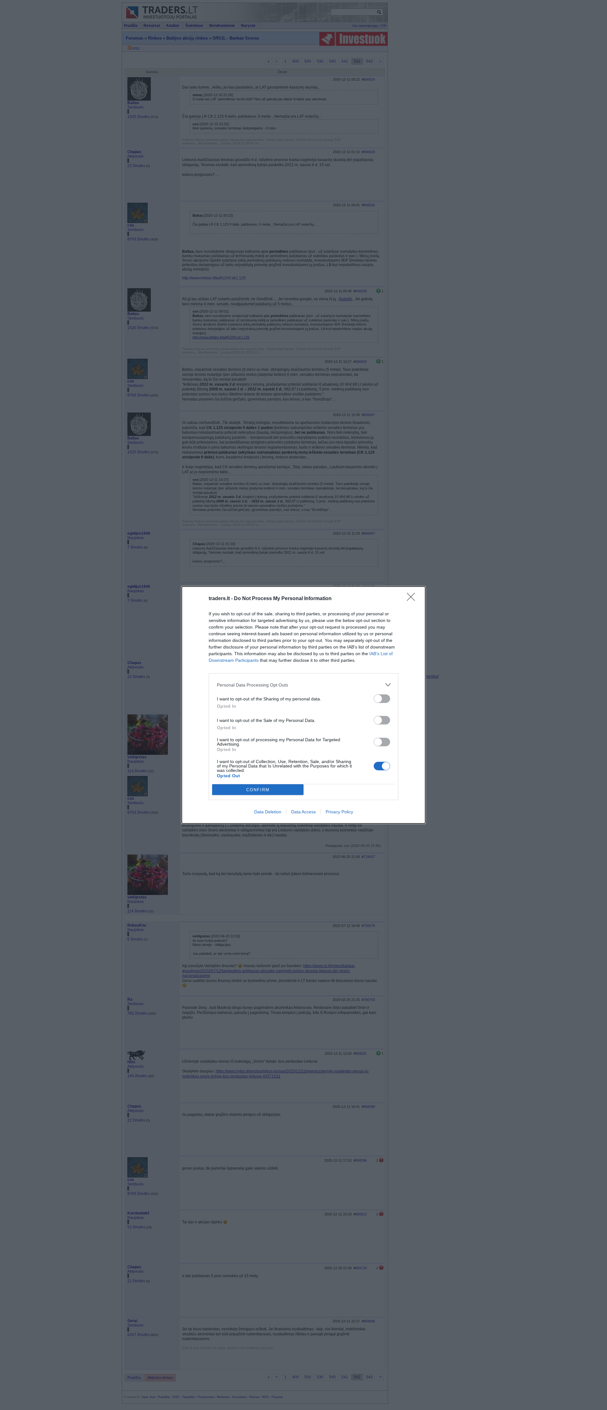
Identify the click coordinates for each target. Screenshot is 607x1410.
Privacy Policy (339, 811)
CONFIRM (258, 789)
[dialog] (303, 705)
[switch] (382, 698)
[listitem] (303, 684)
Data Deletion (267, 811)
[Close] (413, 599)
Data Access (303, 811)
